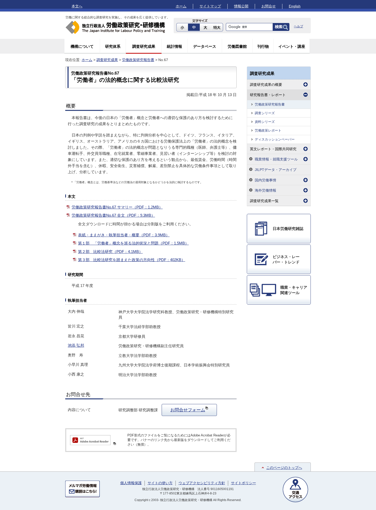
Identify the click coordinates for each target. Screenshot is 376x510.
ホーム (181, 6)
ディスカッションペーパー (275, 139)
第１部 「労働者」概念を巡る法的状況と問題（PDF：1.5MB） (133, 243)
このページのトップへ (284, 468)
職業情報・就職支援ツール (276, 159)
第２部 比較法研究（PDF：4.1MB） (110, 251)
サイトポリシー (243, 483)
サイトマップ (210, 6)
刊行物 (263, 46)
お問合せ (268, 6)
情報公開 (241, 6)
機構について (82, 46)
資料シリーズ (265, 122)
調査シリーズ (265, 113)
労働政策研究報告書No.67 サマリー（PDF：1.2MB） (117, 207)
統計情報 (174, 46)
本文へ (77, 6)
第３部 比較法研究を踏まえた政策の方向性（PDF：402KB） (131, 260)
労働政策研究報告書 (138, 60)
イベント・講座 (291, 46)
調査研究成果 (143, 46)
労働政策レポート (268, 130)
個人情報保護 (131, 483)
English (295, 6)
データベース (204, 46)
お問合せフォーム (187, 410)
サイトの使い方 (160, 483)
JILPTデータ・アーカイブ (275, 170)
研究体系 (112, 46)
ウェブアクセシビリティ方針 (202, 483)
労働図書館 (237, 46)
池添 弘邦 (76, 345)
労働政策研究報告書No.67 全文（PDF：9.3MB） (113, 215)
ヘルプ (298, 26)
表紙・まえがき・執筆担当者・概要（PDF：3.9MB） (124, 235)
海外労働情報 (265, 190)
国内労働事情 (265, 180)
